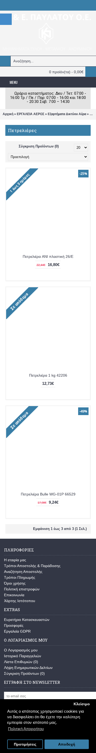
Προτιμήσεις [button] (25, 744)
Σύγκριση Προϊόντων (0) (39, 146)
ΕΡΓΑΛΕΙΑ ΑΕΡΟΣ (30, 114)
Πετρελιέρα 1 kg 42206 (48, 375)
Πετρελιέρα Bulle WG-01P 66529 (48, 494)
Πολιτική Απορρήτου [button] (26, 728)
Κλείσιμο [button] (82, 704)
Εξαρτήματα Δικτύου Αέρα (67, 114)
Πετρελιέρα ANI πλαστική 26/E (48, 256)
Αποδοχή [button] (66, 744)
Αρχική (8, 114)
